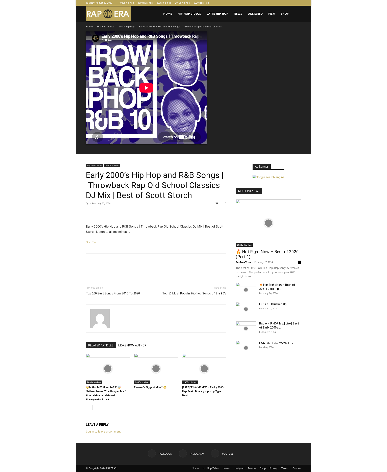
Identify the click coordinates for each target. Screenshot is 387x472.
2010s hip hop (182, 2)
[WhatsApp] (118, 212)
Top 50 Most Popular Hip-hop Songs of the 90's (194, 293)
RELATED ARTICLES (100, 345)
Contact (296, 468)
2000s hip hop (164, 2)
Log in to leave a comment (103, 431)
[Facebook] (285, 3)
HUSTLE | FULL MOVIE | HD (276, 342)
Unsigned (255, 14)
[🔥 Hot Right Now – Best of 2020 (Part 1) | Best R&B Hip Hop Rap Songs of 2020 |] (268, 223)
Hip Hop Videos (105, 26)
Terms (285, 468)
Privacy (273, 468)
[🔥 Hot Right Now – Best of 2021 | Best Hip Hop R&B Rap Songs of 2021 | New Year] (246, 290)
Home (167, 14)
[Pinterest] (108, 212)
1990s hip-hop (145, 2)
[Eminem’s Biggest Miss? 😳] (156, 369)
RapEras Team (244, 262)
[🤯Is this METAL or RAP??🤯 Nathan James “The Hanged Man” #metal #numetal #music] (108, 369)
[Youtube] (298, 3)
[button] (296, 14)
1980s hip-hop (126, 2)
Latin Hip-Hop (217, 14)
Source (91, 242)
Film (271, 14)
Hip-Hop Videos (189, 14)
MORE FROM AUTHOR (132, 345)
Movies (252, 468)
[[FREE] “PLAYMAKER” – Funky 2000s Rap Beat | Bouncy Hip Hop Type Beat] (204, 369)
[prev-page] (88, 407)
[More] (127, 212)
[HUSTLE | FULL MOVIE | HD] (246, 348)
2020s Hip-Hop (201, 2)
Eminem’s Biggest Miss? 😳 (150, 387)
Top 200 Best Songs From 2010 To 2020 (113, 293)
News (238, 14)
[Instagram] (291, 3)
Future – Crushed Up (272, 304)
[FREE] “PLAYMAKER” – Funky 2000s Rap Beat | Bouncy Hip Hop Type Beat (203, 391)
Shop (285, 14)
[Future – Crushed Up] (246, 309)
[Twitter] (99, 212)
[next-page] (94, 407)
